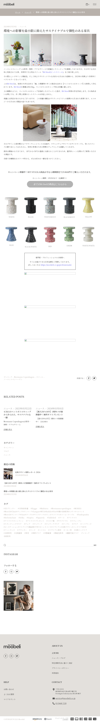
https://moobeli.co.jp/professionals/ (56, 265)
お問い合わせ (9, 689)
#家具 (26, 533)
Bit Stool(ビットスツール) (53, 72)
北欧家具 (7, 536)
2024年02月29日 (10, 26)
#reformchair (10, 517)
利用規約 (55, 673)
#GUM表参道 (23, 508)
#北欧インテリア (80, 530)
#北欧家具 (8, 533)
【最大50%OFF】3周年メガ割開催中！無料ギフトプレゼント (27, 483)
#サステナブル (62, 521)
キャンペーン (9, 447)
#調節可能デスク (72, 533)
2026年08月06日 (21, 475)
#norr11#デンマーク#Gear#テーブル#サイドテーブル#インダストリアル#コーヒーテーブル (39, 514)
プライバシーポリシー (60, 668)
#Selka (21, 517)
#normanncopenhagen (61, 508)
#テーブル (66, 524)
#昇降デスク (36, 533)
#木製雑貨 (47, 533)
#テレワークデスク (52, 524)
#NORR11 (77, 508)
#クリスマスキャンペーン (14, 521)
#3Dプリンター (9, 508)
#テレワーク (37, 524)
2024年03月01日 (55, 408)
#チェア (27, 524)
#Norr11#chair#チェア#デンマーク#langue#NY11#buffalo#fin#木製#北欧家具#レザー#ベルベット (44, 511)
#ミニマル (42, 530)
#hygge (34, 508)
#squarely (40, 517)
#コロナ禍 (50, 521)
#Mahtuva (44, 508)
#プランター (22, 530)
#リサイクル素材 (54, 530)
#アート (61, 517)
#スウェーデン (76, 521)
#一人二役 (68, 530)
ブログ (6, 451)
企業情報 (55, 653)
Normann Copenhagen (24, 377)
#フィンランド (9, 530)
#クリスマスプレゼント (35, 521)
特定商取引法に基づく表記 (62, 663)
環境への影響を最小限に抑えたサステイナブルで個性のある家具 (28, 491)
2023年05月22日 (23, 408)
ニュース (28, 12)
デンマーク (8, 377)
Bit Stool (10, 83)
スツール (39, 377)
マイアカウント (10, 699)
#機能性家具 (58, 533)
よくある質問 (9, 694)
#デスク (75, 524)
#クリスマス (72, 517)
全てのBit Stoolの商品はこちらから (50, 184)
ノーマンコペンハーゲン (13, 379)
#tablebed (51, 517)
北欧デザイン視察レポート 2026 (27, 472)
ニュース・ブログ (58, 658)
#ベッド (32, 530)
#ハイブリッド (86, 524)
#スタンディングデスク (13, 524)
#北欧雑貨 (18, 533)
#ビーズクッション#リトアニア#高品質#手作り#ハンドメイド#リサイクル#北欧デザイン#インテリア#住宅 (45, 527)
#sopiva (30, 517)
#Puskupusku (83, 514)
